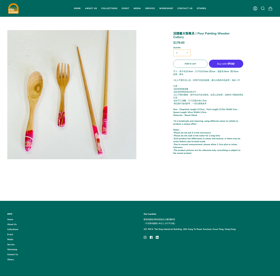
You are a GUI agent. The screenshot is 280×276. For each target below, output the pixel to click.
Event (10, 234)
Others (10, 259)
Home (10, 219)
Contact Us (12, 254)
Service (11, 244)
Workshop (12, 249)
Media (10, 239)
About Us (12, 224)
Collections (12, 229)
